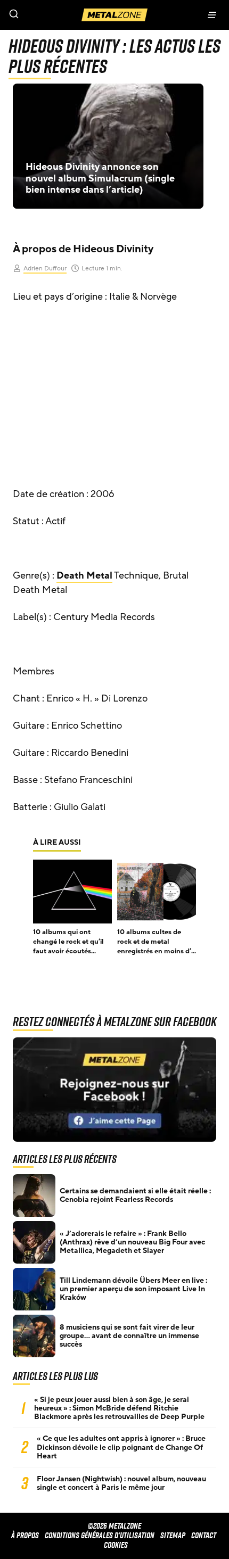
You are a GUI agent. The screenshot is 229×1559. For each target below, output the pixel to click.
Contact (203, 1535)
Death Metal (84, 575)
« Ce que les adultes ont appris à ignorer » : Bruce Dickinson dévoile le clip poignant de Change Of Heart (121, 1447)
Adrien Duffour (45, 268)
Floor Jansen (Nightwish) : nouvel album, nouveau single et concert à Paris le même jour (121, 1483)
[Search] (57, 15)
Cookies (116, 1545)
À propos (25, 1535)
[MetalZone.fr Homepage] (114, 15)
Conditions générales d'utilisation (99, 1535)
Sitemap (172, 1535)
